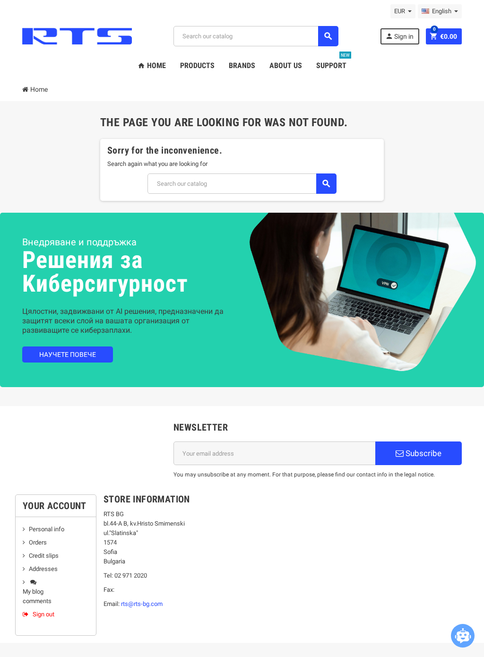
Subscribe (422, 453)
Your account (54, 505)
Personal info (46, 529)
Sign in (399, 36)
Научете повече (67, 354)
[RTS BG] (77, 35)
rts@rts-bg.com (142, 603)
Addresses (43, 568)
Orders (38, 542)
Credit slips (44, 555)
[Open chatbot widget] (463, 636)
